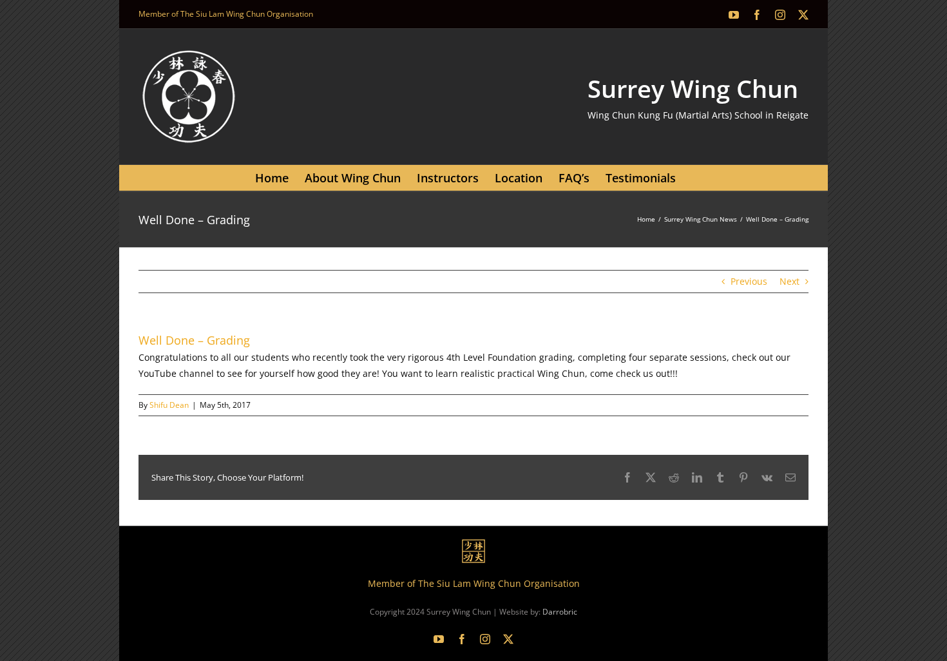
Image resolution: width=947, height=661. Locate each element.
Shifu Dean (169, 404)
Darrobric (559, 611)
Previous (749, 281)
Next (789, 281)
